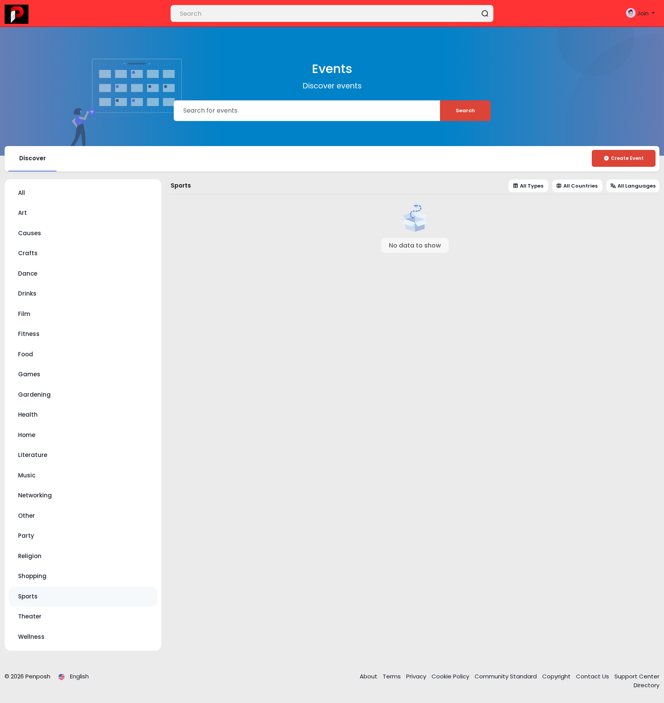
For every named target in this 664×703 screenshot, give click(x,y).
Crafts (28, 253)
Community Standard (506, 676)
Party (26, 536)
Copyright (557, 676)
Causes (29, 233)
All (21, 193)
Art (22, 213)
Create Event (627, 158)
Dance (27, 273)
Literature (32, 455)
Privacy (417, 676)
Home (26, 435)
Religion (30, 556)
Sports (28, 596)
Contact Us (593, 676)
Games (29, 374)
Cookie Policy (451, 676)
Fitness (29, 334)
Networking (35, 495)
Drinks (27, 293)
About (369, 676)
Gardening (34, 395)
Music (26, 475)
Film (24, 314)
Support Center (636, 676)
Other (26, 516)
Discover (32, 158)
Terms (392, 676)
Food (25, 354)
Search (465, 110)
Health (28, 414)
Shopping (32, 576)
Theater (30, 616)
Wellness (31, 637)
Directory (646, 685)
